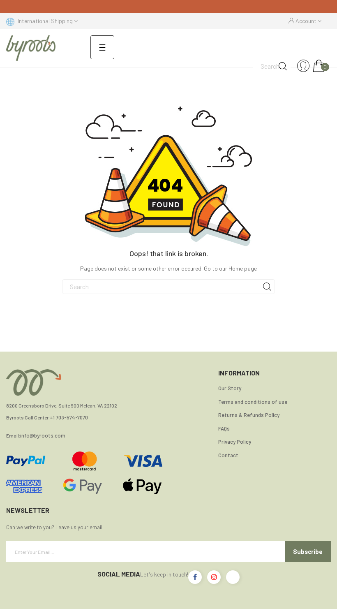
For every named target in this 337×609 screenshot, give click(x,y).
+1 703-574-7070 (69, 417)
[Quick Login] (303, 66)
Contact (228, 455)
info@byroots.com (42, 436)
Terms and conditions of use (252, 401)
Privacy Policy (234, 441)
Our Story (229, 388)
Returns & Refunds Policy (248, 415)
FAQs (224, 428)
